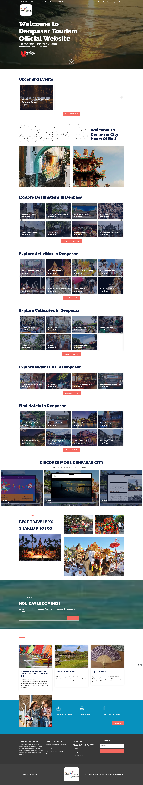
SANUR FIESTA (26, 289)
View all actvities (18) (71, 298)
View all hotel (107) (71, 450)
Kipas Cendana (99, 671)
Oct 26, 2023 (59, 674)
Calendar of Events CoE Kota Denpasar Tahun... (35, 101)
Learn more (118, 723)
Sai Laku (51, 345)
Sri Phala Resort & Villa (29, 441)
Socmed (106, 10)
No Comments (31, 679)
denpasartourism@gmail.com (40, 1)
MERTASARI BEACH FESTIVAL (31, 271)
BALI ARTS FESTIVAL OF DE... (84, 271)
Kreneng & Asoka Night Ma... (110, 384)
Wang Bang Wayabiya (82, 214)
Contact (99, 10)
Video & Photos (60, 10)
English (115, 2)
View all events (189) (71, 113)
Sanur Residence (80, 423)
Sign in (109, 2)
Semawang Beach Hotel (57, 423)
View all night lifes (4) (71, 393)
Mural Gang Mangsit (55, 214)
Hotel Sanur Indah (80, 441)
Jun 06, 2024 (23, 679)
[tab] (70, 236)
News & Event (72, 10)
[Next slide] (121, 97)
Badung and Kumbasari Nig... (31, 384)
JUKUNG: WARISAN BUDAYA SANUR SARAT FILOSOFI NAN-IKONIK (34, 673)
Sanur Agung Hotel (107, 441)
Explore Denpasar (45, 10)
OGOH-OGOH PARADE (108, 289)
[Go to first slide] (121, 276)
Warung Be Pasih (80, 327)
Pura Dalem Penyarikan (82, 232)
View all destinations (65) (71, 241)
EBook (114, 10)
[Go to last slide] (21, 220)
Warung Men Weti (106, 327)
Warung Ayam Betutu (81, 345)
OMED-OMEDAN (79, 289)
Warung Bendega (27, 345)
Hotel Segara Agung (55, 441)
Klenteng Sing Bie (107, 232)
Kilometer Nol (26, 214)
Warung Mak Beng (28, 327)
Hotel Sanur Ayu (106, 423)
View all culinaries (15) (71, 354)
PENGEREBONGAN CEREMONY (59, 289)
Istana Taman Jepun (65, 671)
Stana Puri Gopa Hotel (29, 423)
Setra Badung (105, 214)
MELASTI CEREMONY (107, 271)
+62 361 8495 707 (24, 1)
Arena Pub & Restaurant (83, 384)
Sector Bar (52, 384)
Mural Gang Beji (53, 232)
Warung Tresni (53, 327)
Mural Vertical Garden (29, 232)
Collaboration (86, 10)
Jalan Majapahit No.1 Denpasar (59, 1)
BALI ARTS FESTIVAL (55, 271)
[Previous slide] (21, 97)
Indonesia (120, 2)
